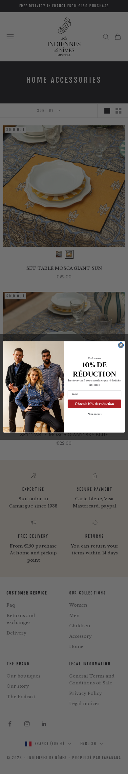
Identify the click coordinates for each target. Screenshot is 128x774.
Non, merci (94, 414)
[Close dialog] (121, 345)
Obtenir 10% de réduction (94, 403)
